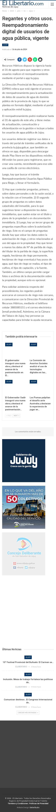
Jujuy (5, 45)
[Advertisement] (28, 612)
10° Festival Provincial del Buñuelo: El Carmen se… (28, 662)
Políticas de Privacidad (38, 804)
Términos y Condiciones (18, 804)
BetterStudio (34, 808)
